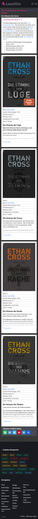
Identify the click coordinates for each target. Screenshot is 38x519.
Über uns (26, 485)
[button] (35, 4)
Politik (15, 465)
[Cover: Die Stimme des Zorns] (19, 174)
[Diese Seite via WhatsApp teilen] (5, 432)
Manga (5, 472)
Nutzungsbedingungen (29, 491)
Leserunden (5, 490)
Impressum (26, 495)
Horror (12, 455)
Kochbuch (14, 462)
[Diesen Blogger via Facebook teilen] (10, 432)
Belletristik (19, 472)
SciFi (11, 472)
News (3, 485)
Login (25, 500)
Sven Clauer (33, 516)
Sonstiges (28, 472)
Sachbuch (23, 465)
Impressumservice (6, 510)
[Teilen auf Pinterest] (19, 432)
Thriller (5, 455)
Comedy (32, 469)
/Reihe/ (30, 10)
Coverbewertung (5, 502)
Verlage (14, 500)
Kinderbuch (14, 458)
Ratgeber (5, 462)
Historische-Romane (8, 469)
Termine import (15, 507)
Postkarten (4, 506)
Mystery (5, 458)
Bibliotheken (16, 488)
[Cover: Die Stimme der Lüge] (19, 81)
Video (3, 493)
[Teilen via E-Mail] (28, 432)
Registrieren (27, 502)
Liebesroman (6, 465)
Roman (19, 455)
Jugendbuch (24, 458)
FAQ (24, 487)
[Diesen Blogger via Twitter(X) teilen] (14, 432)
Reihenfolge (5, 487)
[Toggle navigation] (32, 4)
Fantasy (22, 462)
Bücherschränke (15, 496)
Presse (14, 503)
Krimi (26, 455)
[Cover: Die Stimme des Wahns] (19, 360)
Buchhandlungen (17, 492)
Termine (4, 499)
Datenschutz (27, 497)
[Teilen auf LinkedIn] (24, 432)
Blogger (14, 485)
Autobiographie (22, 469)
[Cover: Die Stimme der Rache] (19, 267)
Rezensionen (5, 496)
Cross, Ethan (11, 110)
